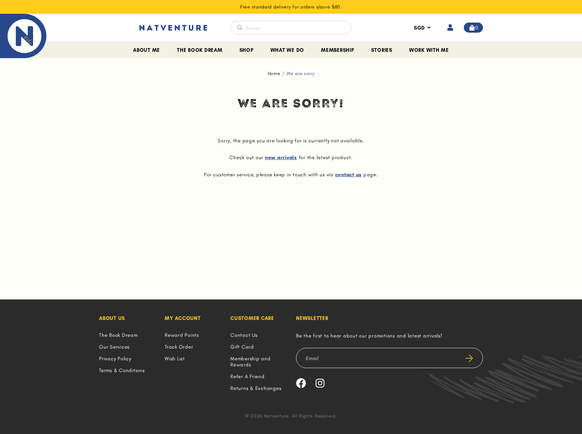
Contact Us (244, 335)
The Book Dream (200, 50)
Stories (381, 50)
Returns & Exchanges (255, 388)
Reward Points (182, 335)
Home (274, 73)
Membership (337, 50)
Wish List (175, 359)
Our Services (114, 347)
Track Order (179, 347)
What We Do (287, 50)
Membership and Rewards (250, 362)
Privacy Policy (115, 359)
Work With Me (429, 50)
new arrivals (281, 157)
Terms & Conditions (122, 370)
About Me (146, 50)
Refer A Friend (247, 376)
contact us (348, 175)
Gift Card (242, 347)
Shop (246, 50)
